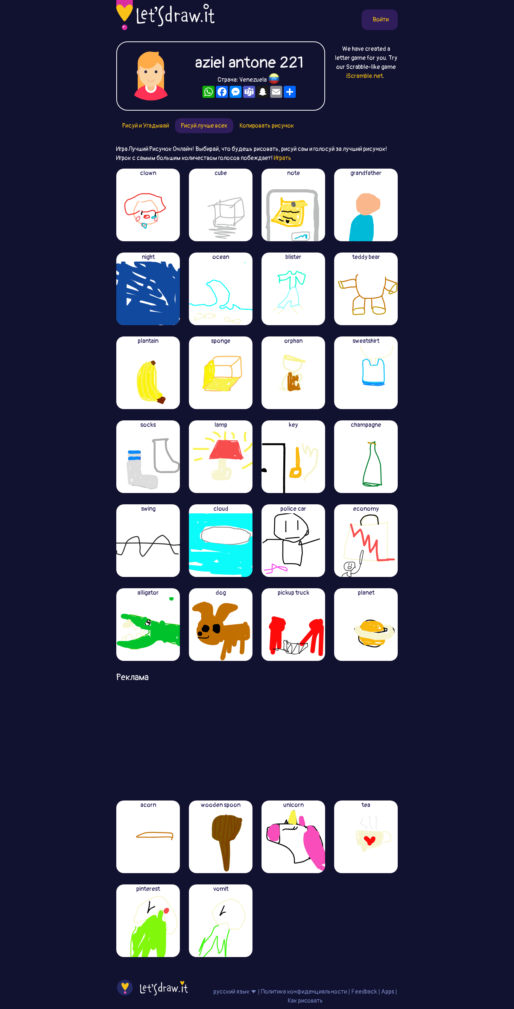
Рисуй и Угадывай (145, 125)
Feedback (364, 991)
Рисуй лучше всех (204, 125)
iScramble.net (364, 76)
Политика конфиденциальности (304, 991)
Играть (282, 158)
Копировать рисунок (266, 125)
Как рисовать (305, 1000)
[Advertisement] (257, 738)
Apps (387, 991)
